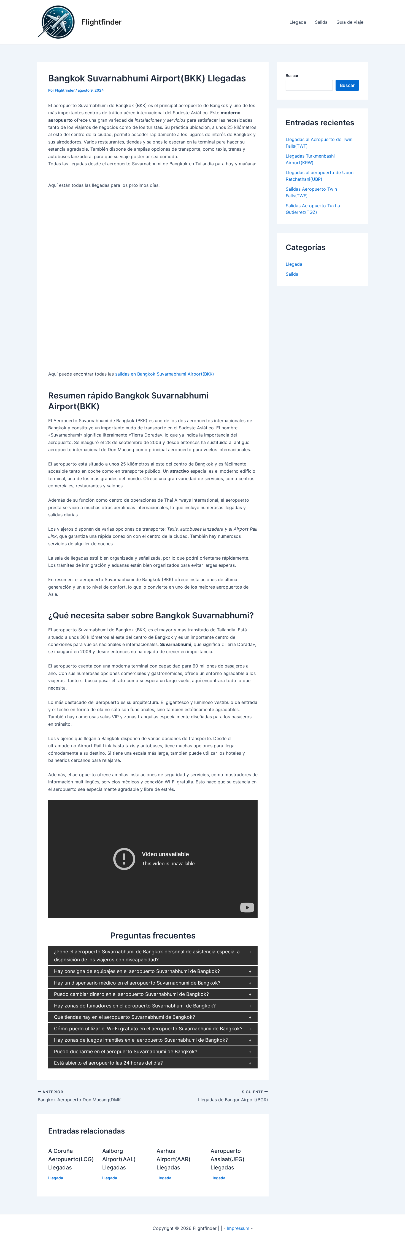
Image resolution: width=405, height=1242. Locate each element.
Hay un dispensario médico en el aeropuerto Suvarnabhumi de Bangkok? (137, 983)
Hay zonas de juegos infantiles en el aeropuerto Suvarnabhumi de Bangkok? (141, 1040)
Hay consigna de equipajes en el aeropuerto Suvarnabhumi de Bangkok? (137, 971)
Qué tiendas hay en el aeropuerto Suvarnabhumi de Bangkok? (124, 1017)
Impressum (238, 1228)
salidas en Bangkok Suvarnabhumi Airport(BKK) (164, 374)
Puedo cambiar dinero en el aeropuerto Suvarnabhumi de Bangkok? (131, 994)
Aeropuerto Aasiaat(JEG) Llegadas (227, 1159)
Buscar (292, 75)
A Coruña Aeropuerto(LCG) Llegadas (71, 1159)
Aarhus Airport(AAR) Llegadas (173, 1159)
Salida (321, 22)
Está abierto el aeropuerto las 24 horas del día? (108, 1063)
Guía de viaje (349, 22)
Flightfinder (101, 22)
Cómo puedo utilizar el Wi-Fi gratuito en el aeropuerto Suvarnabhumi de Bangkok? (148, 1028)
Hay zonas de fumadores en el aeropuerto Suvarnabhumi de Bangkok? (135, 1006)
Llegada (298, 22)
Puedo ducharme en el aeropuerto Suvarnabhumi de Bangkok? (125, 1051)
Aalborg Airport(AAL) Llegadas (119, 1159)
